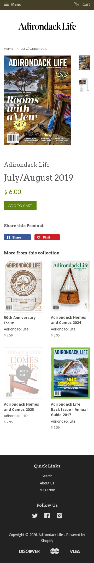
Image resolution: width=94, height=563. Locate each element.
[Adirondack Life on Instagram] (59, 517)
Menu (15, 4)
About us (47, 483)
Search (47, 476)
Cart (85, 4)
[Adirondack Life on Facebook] (47, 517)
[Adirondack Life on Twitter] (35, 517)
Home (8, 49)
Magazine (47, 490)
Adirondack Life (51, 535)
